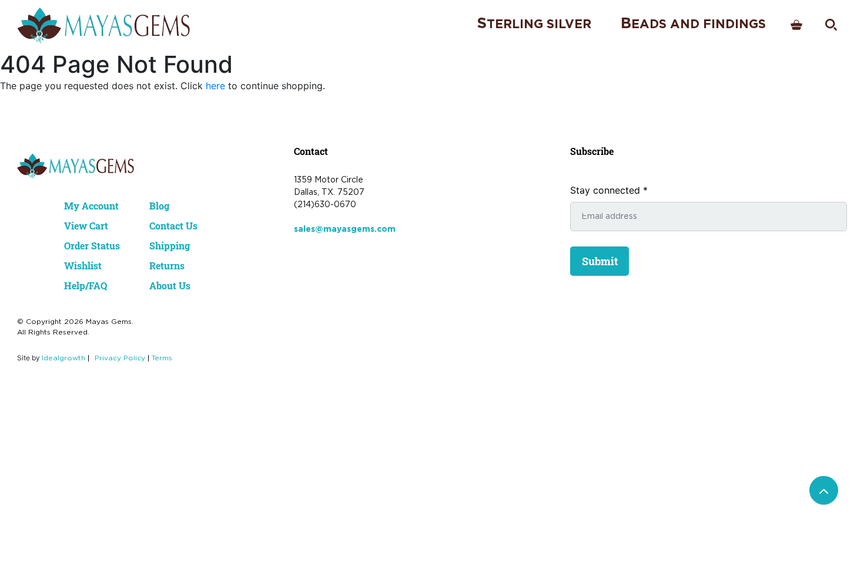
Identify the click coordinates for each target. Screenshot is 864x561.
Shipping (169, 245)
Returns (167, 265)
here (215, 86)
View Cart (86, 225)
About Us (169, 285)
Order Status (92, 245)
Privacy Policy (120, 358)
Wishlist (83, 265)
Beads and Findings (693, 24)
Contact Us (173, 225)
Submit (600, 261)
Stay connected (609, 190)
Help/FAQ (85, 285)
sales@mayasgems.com (345, 229)
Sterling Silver (534, 24)
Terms (162, 358)
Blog (159, 206)
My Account (91, 206)
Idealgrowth (63, 358)
